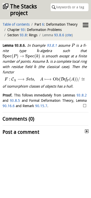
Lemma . (14, 45)
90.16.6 (9, 106)
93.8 (23, 35)
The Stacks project (23, 9)
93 (23, 30)
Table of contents (16, 24)
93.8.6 (59, 35)
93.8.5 (15, 100)
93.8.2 (82, 95)
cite (69, 35)
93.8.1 (52, 45)
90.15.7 (41, 106)
